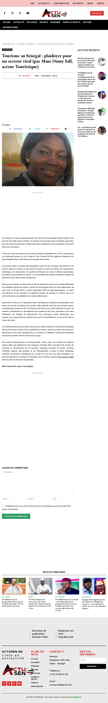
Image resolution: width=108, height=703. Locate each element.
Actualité (59, 597)
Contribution (8, 44)
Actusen (26, 76)
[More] (66, 129)
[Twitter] (20, 13)
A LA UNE (5, 597)
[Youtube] (28, 13)
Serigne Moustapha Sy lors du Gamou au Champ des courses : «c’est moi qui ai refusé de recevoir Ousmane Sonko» (87, 97)
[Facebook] (4, 13)
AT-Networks (76, 697)
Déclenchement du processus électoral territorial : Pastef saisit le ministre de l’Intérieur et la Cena (86, 62)
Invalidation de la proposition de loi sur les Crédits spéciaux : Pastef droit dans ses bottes (12, 602)
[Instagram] (12, 13)
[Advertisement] (38, 100)
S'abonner (91, 666)
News (31, 597)
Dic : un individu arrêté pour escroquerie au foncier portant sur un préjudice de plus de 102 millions (87, 131)
